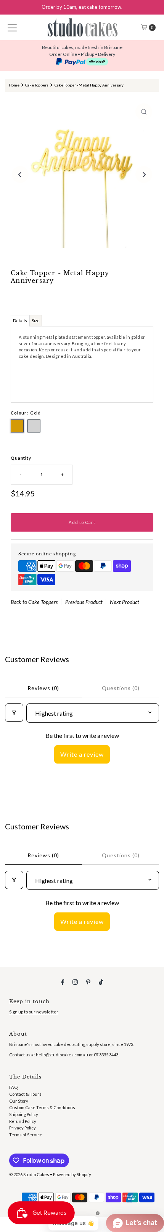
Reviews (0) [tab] (43, 688)
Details (20, 320)
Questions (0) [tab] (121, 688)
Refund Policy (22, 1121)
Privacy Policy (22, 1127)
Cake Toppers (36, 85)
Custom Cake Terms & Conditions (42, 1107)
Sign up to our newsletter (33, 1011)
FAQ (13, 1087)
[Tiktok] (101, 981)
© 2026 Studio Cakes (29, 1174)
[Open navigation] (12, 27)
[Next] (143, 174)
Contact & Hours (25, 1094)
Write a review (82, 754)
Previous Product (84, 602)
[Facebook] (62, 981)
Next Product (124, 602)
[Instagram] (75, 981)
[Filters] (14, 712)
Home (14, 85)
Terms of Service (25, 1134)
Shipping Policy (23, 1114)
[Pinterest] (88, 981)
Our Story (18, 1100)
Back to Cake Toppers (34, 602)
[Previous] (20, 174)
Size (36, 320)
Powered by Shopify (72, 1174)
